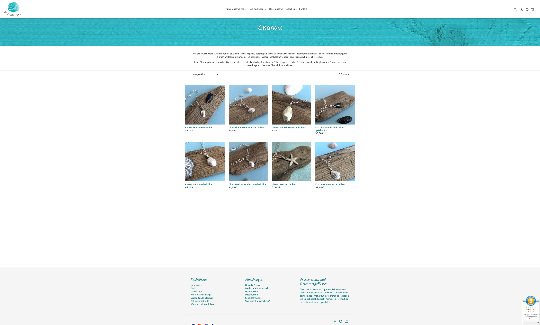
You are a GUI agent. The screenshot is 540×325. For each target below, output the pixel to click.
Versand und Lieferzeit (202, 298)
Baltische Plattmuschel (256, 288)
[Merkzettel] (527, 9)
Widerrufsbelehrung (201, 294)
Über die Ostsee (252, 285)
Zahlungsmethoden (200, 301)
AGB (193, 288)
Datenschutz (197, 291)
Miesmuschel (251, 294)
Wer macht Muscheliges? (257, 301)
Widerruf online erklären (202, 304)
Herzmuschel (251, 291)
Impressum (196, 285)
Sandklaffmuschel (254, 298)
